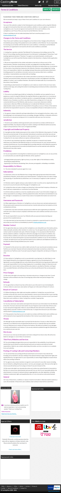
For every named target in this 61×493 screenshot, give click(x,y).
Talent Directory (23, 5)
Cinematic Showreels (15, 436)
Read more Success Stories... (9, 413)
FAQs (3, 486)
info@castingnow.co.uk (9, 35)
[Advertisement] (46, 401)
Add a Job (38, 5)
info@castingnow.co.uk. (39, 222)
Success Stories (53, 5)
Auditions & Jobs (7, 5)
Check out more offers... (15, 449)
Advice (21, 486)
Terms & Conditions (12, 488)
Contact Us (23, 488)
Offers (15, 486)
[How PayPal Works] (54, 489)
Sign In (57, 2)
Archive (27, 486)
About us (9, 486)
